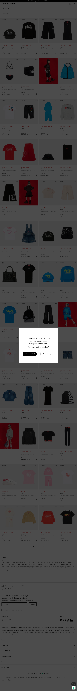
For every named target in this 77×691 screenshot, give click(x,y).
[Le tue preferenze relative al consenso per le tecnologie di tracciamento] (73, 687)
